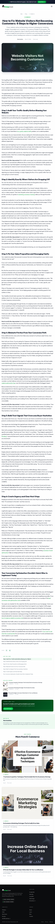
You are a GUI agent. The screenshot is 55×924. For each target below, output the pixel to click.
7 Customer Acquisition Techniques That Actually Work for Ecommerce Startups (26, 777)
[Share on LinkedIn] (10, 650)
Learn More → (42, 1)
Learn (30, 912)
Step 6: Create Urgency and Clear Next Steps (12, 671)
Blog (30, 914)
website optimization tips (8, 383)
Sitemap (51, 921)
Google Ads (31, 892)
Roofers (4, 916)
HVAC (3, 912)
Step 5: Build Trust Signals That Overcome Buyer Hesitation (15, 669)
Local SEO (31, 896)
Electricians (4, 914)
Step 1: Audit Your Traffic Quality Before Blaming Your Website (17, 659)
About (30, 909)
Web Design (31, 898)
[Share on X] (6, 650)
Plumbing (4, 436)
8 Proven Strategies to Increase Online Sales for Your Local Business (23, 870)
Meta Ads (31, 894)
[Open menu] (51, 6)
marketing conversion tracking (26, 194)
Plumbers (4, 909)
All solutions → (32, 900)
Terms (42, 921)
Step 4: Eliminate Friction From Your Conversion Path (14, 666)
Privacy (46, 921)
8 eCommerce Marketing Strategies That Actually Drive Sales (21, 823)
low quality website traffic (24, 131)
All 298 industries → (6, 918)
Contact (31, 916)
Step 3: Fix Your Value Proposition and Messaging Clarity (14, 664)
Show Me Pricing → (8, 708)
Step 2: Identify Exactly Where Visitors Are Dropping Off (14, 661)
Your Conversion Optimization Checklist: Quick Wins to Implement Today (18, 674)
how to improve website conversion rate (12, 618)
